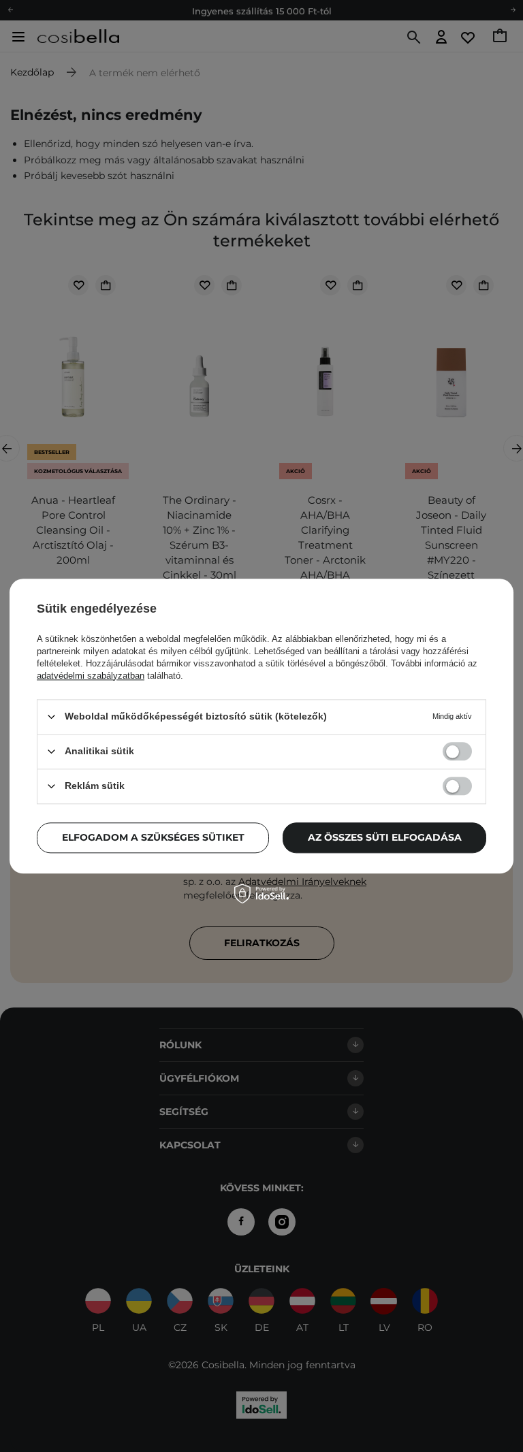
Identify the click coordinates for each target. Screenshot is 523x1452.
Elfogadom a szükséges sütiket (153, 837)
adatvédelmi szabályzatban (90, 676)
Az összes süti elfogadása (385, 837)
